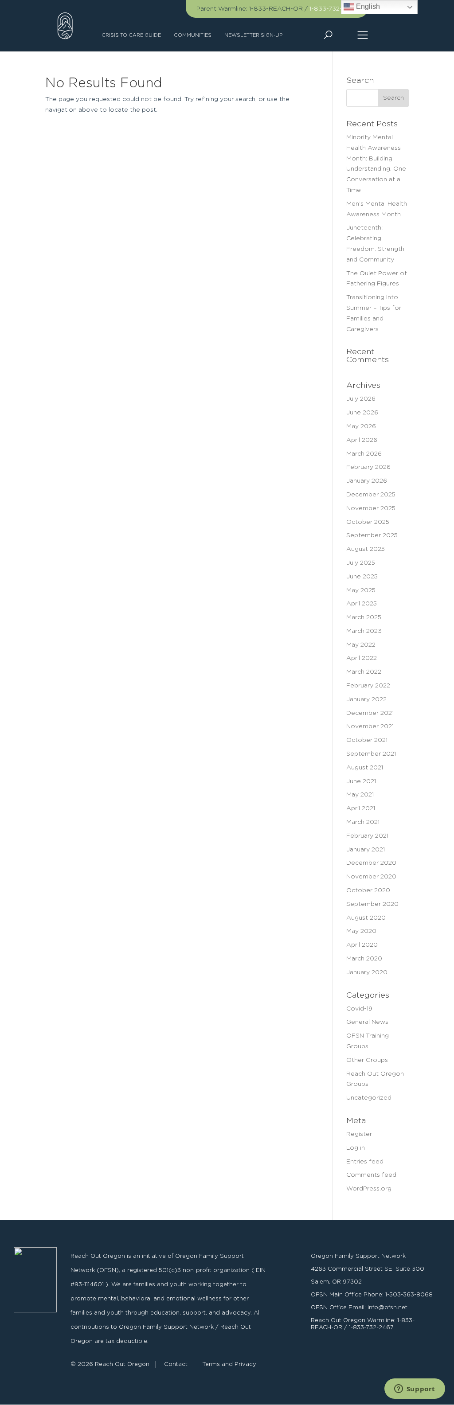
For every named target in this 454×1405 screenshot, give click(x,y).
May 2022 (361, 645)
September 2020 (372, 904)
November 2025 (370, 508)
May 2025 (361, 590)
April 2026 (361, 440)
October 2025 (367, 522)
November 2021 (370, 726)
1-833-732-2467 (333, 9)
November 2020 (371, 877)
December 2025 (370, 495)
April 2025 (361, 604)
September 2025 (372, 535)
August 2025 (365, 549)
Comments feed (371, 1175)
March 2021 (363, 822)
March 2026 (364, 454)
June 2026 (362, 413)
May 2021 (360, 795)
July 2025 (360, 563)
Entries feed (365, 1162)
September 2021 (371, 754)
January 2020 (366, 972)
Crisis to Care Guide (131, 35)
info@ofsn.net (387, 1308)
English (367, 6)
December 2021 (370, 713)
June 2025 (362, 577)
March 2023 (364, 631)
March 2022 (363, 672)
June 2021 (361, 781)
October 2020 (368, 890)
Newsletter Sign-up (253, 35)
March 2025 (363, 617)
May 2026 (361, 426)
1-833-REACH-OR (276, 9)
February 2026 (368, 467)
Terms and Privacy (229, 1364)
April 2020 (362, 945)
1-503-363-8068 (409, 1295)
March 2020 (364, 959)
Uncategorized (368, 1098)
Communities (192, 35)
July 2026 (361, 399)
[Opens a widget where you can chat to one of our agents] (414, 1389)
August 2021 (364, 768)
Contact (176, 1364)
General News (367, 1022)
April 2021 (360, 808)
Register (359, 1134)
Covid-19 (359, 1009)
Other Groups (367, 1060)
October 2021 (366, 740)
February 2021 (367, 836)
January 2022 (366, 699)
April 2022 (361, 658)
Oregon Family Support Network (358, 1256)
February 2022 (368, 686)
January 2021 (365, 850)
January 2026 (366, 481)
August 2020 (366, 918)
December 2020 (371, 863)
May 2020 (361, 931)
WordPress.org (368, 1189)
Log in (355, 1148)
